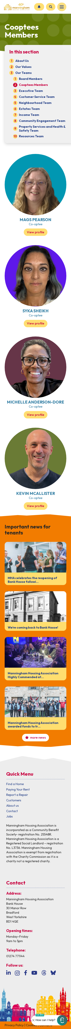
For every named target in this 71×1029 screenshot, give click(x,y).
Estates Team (29, 109)
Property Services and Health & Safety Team (42, 129)
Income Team (29, 115)
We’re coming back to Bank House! (33, 627)
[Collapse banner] (33, 1020)
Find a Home (15, 784)
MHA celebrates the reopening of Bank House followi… (32, 580)
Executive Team (31, 91)
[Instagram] (17, 973)
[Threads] (44, 973)
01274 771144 (15, 956)
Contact (12, 811)
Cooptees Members (33, 85)
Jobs (9, 816)
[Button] (39, 6)
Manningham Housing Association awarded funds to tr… (33, 725)
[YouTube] (34, 972)
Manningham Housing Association (30, 899)
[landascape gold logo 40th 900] (16, 7)
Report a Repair (17, 795)
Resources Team (31, 136)
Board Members (30, 79)
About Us (22, 61)
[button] (61, 7)
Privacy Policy (14, 1025)
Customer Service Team (37, 97)
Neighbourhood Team (35, 103)
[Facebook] (25, 972)
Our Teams (23, 73)
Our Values (23, 67)
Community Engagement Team (42, 121)
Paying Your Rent (18, 789)
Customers (13, 800)
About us (12, 806)
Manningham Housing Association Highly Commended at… (33, 675)
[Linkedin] (8, 972)
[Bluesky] (53, 972)
